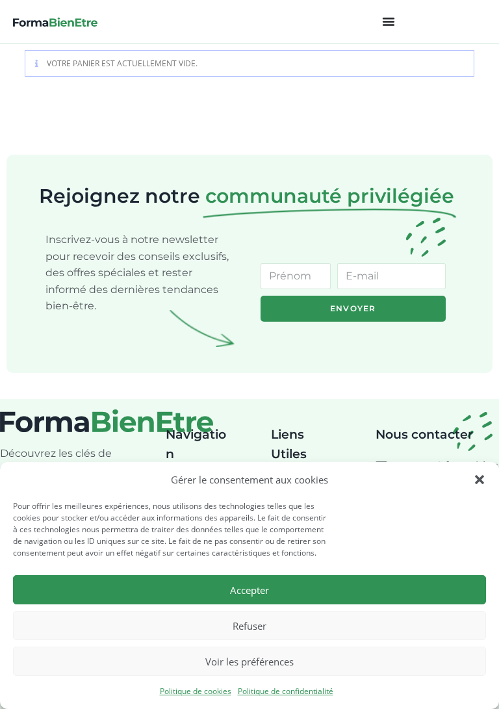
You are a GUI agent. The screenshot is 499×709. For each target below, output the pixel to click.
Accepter (249, 590)
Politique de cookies (195, 691)
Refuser (249, 625)
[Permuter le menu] (388, 21)
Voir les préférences (249, 661)
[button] (479, 479)
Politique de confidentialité (285, 691)
